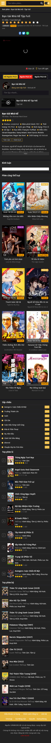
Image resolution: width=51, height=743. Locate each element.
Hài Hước (33, 560)
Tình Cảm (6, 140)
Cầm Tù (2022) (16, 649)
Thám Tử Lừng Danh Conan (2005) (25, 613)
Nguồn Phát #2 (40, 77)
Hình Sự (40, 522)
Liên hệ (44, 714)
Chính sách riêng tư (30, 714)
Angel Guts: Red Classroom (27, 470)
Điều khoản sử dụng (12, 714)
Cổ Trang (44, 689)
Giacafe (32, 719)
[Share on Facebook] (20, 33)
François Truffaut (29, 130)
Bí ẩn (17, 594)
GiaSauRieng (42, 719)
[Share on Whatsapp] (28, 33)
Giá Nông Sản (20, 719)
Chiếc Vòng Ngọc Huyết (25, 494)
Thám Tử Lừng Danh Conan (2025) (24, 588)
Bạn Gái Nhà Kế (18, 84)
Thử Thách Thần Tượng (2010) (23, 674)
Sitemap (9, 719)
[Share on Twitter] (24, 33)
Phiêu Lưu (41, 509)
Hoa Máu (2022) (17, 662)
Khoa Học (44, 574)
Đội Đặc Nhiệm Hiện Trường (27, 506)
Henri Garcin (32, 133)
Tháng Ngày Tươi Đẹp (24, 457)
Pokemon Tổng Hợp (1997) (21, 625)
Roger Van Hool (19, 135)
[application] (25, 51)
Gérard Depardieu (9, 133)
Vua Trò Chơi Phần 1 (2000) (22, 698)
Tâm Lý (24, 497)
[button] (26, 51)
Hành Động (26, 509)
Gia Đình (13, 692)
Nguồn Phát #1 (26, 77)
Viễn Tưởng (35, 574)
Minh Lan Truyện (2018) (20, 686)
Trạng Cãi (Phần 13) (23, 557)
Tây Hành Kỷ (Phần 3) (24, 532)
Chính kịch (17, 140)
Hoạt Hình (23, 594)
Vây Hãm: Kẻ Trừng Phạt (25, 545)
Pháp (28, 127)
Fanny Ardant (22, 133)
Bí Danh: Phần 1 (21, 518)
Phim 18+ (34, 473)
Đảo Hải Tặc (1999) (18, 600)
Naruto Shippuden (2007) (21, 637)
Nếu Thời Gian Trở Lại (24, 482)
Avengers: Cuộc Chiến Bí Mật (27, 571)
